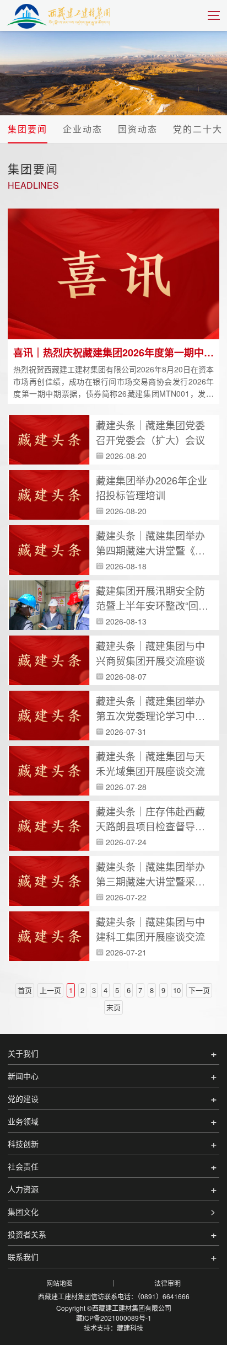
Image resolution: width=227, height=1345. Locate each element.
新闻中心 (23, 1075)
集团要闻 (27, 128)
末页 (113, 1007)
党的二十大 (198, 128)
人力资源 (23, 1188)
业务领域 (23, 1121)
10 (177, 990)
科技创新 (23, 1143)
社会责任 (23, 1166)
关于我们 (23, 1053)
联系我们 (23, 1256)
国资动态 (138, 128)
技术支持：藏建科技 (113, 1327)
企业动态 (82, 128)
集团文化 (23, 1211)
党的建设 (23, 1098)
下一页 (199, 990)
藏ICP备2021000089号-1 (114, 1317)
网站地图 (59, 1283)
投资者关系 (27, 1234)
